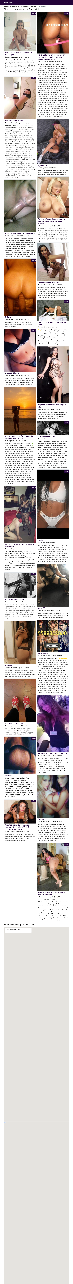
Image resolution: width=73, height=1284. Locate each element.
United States (25, 6)
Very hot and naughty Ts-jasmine (52, 753)
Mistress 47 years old (14, 723)
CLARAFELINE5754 (46, 436)
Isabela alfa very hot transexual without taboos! (52, 893)
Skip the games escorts (11, 6)
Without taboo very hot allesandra (20, 233)
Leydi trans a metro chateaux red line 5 (52, 323)
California (34, 6)
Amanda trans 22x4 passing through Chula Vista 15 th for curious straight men (18, 827)
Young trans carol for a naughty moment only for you (19, 437)
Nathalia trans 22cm (14, 120)
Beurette (8, 776)
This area (9, 317)
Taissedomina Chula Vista (49, 282)
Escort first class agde (15, 599)
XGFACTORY (8, 2)
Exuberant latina (12, 373)
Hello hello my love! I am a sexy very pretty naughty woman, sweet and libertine (51, 57)
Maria (40, 540)
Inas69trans (43, 653)
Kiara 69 (41, 608)
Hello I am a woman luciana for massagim (18, 53)
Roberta (8, 665)
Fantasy (41, 819)
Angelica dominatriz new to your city (52, 406)
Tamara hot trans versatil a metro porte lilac (19, 545)
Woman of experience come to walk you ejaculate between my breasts (52, 221)
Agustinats (42, 165)
